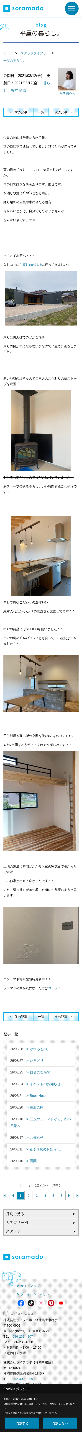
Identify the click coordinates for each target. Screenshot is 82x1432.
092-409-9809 (23, 1379)
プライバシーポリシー (36, 1294)
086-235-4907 (23, 1336)
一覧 (41, 112)
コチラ (53, 988)
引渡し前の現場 (30, 264)
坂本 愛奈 (18, 90)
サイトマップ (30, 1286)
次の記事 (61, 112)
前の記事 (21, 112)
